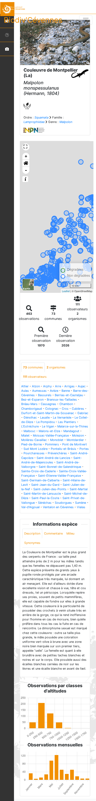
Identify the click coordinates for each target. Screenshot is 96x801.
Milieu (70, 533)
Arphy (47, 386)
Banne (66, 390)
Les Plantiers (67, 422)
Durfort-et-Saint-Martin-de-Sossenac (47, 413)
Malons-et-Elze (49, 431)
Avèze (54, 390)
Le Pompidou (45, 422)
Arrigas (69, 386)
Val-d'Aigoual (30, 507)
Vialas (81, 507)
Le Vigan (48, 426)
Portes (84, 449)
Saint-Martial (79, 489)
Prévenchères (57, 453)
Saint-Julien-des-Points (49, 489)
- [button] (26, 170)
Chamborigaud (31, 408)
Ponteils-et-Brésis (63, 449)
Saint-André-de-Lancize (53, 458)
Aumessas (39, 390)
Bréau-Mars (29, 404)
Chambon (66, 404)
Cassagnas (48, 404)
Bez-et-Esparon (32, 399)
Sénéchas (44, 502)
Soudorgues (63, 502)
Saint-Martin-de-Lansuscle (42, 493)
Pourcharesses (34, 453)
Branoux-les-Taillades (62, 399)
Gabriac (82, 413)
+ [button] (26, 156)
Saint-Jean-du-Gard (45, 484)
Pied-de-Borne (31, 444)
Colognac (51, 408)
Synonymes (32, 543)
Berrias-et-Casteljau (69, 395)
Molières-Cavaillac (34, 440)
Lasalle (45, 417)
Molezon (78, 435)
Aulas (25, 390)
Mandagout (71, 431)
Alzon (36, 386)
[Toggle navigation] (85, 20)
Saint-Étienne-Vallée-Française (59, 475)
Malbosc (29, 431)
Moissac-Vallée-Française (51, 435)
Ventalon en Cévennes (58, 507)
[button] (25, 163)
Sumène (80, 502)
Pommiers (52, 444)
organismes (56, 367)
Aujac (82, 386)
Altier (25, 386)
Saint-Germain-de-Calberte (40, 480)
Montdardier (75, 440)
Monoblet (56, 440)
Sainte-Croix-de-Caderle (38, 471)
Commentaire (53, 533)
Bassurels (44, 395)
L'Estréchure (30, 426)
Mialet (25, 435)
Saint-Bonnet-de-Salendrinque (60, 467)
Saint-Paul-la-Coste (45, 498)
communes (33, 367)
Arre (58, 386)
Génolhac (30, 417)
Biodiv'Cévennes (33, 19)
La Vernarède (62, 417)
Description (32, 533)
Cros (65, 408)
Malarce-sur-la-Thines (72, 426)
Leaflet (66, 291)
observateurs (35, 376)
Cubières (78, 408)
